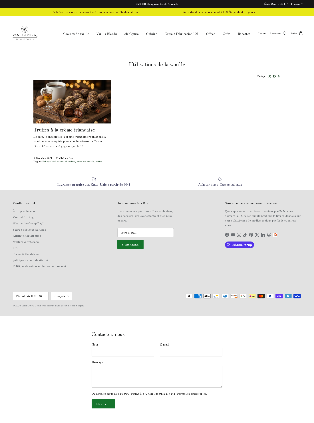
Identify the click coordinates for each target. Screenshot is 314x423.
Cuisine (151, 33)
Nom (95, 344)
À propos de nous (24, 211)
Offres (210, 33)
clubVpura (131, 33)
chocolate (70, 161)
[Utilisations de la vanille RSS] (279, 76)
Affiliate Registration (27, 235)
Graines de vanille (76, 33)
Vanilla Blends (106, 33)
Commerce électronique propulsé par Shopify (59, 305)
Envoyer (103, 404)
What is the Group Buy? (28, 223)
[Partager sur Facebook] (274, 76)
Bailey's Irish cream (53, 161)
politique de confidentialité (30, 260)
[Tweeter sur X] (269, 76)
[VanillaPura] (25, 33)
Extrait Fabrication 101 (182, 33)
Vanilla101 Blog (23, 217)
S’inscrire (130, 244)
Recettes (244, 33)
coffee (99, 161)
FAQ (16, 247)
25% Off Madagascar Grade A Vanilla (157, 4)
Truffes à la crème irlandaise (64, 129)
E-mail (164, 344)
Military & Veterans (26, 241)
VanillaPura (28, 305)
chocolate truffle (85, 161)
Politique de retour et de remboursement (39, 266)
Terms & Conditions (26, 254)
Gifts (226, 33)
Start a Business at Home (29, 229)
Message (97, 362)
